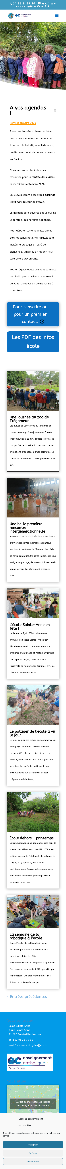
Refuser (33, 1153)
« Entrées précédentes (27, 996)
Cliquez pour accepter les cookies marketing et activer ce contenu (33, 1104)
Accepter (33, 1144)
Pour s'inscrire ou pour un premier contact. (30, 314)
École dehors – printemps (32, 838)
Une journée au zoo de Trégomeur (29, 419)
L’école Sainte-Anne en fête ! (30, 627)
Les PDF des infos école (33, 341)
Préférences (33, 1161)
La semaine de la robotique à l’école (26, 936)
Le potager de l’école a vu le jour (32, 733)
